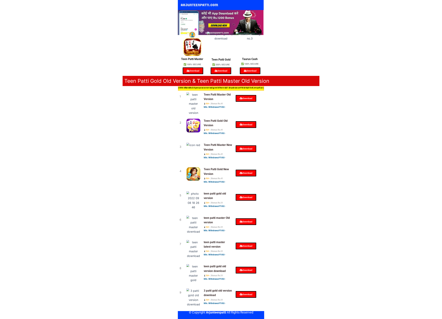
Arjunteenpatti (216, 312)
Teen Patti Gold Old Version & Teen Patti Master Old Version (196, 81)
